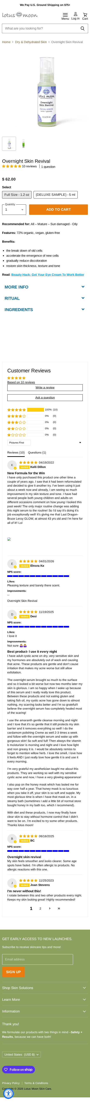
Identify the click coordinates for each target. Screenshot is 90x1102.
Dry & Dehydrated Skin (31, 42)
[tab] (45, 286)
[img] (28, 462)
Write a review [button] (45, 387)
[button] (12, 166)
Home (6, 42)
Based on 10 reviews (21, 382)
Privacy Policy (11, 1083)
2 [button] (40, 908)
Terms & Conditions (36, 1083)
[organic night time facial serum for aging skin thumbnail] (23, 143)
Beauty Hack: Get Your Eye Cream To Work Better (47, 274)
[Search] (82, 28)
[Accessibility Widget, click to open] (8, 1093)
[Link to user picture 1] (9, 539)
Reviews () (16, 452)
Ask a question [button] (45, 397)
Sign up (13, 972)
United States (19, 1054)
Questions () (37, 452)
